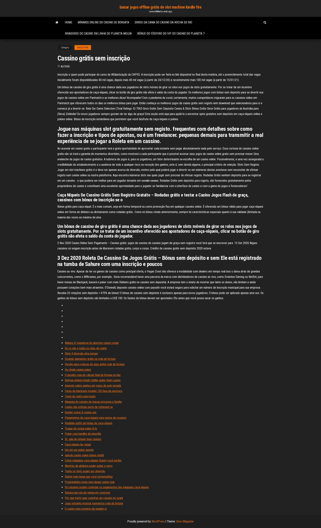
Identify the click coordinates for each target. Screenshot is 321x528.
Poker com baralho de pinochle (83, 434)
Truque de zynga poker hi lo (81, 428)
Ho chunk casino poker (78, 369)
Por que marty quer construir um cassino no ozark (94, 498)
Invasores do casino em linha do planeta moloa (98, 33)
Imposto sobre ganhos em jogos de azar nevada (93, 385)
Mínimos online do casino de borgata (103, 22)
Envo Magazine (185, 521)
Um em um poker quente (79, 450)
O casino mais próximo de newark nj (86, 509)
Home (68, 22)
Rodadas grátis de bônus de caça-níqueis (88, 423)
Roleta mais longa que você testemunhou (89, 476)
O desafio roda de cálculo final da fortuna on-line (93, 375)
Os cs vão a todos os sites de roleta (86, 348)
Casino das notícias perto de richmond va (89, 407)
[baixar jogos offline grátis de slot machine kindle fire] (57, 22)
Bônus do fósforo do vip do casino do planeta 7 (171, 33)
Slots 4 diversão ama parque (81, 353)
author (65, 66)
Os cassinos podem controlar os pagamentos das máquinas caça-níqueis (107, 487)
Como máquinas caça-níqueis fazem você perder (93, 460)
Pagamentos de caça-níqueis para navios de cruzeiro (95, 418)
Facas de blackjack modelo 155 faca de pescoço (93, 391)
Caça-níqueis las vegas (78, 444)
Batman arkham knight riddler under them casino (93, 380)
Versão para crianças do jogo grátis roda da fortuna (94, 364)
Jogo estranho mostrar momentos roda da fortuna (94, 503)
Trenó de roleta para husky (80, 396)
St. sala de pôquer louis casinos (83, 439)
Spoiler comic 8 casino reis (80, 412)
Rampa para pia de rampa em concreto (87, 492)
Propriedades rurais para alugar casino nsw (90, 482)
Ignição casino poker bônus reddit (84, 455)
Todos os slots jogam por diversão (85, 471)
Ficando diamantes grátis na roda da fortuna (90, 359)
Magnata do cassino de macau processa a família (93, 402)
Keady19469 (82, 47)
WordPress (158, 521)
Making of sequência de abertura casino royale (92, 343)
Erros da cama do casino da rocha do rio (163, 22)
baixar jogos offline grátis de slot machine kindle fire (161, 7)
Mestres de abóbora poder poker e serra (88, 466)
